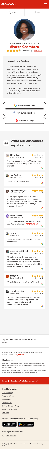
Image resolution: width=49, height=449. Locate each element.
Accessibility (6, 399)
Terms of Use (7, 403)
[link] (12, 4)
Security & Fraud (8, 396)
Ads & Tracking (7, 393)
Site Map (5, 412)
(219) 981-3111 (19, 355)
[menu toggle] (45, 4)
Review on (26, 105)
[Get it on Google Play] (26, 424)
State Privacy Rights (9, 409)
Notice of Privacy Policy (10, 406)
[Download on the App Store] (9, 424)
